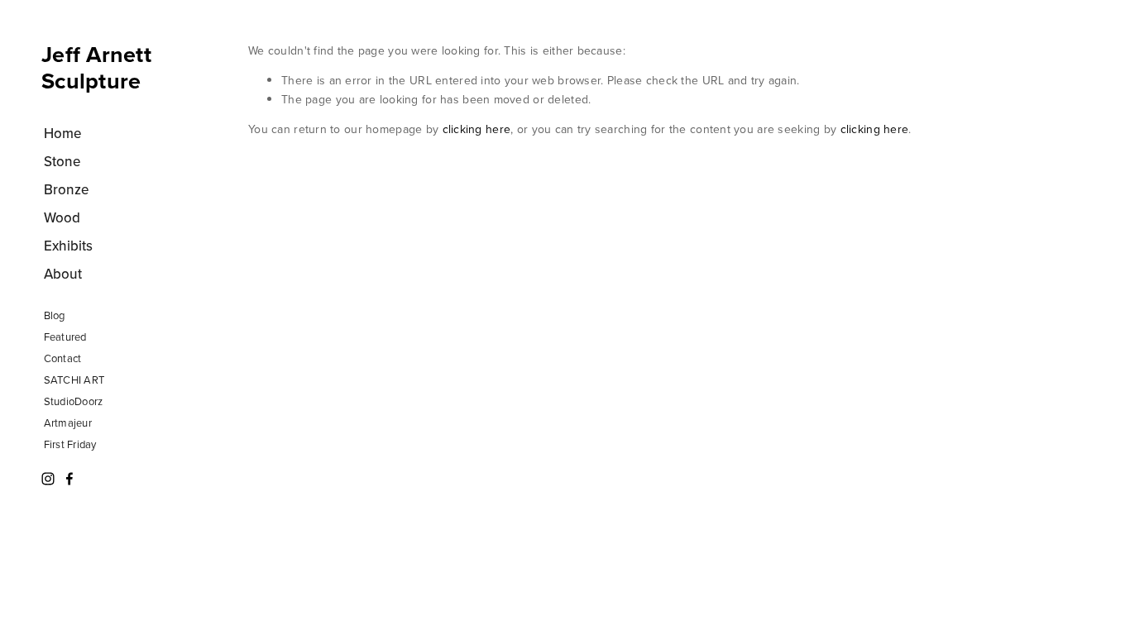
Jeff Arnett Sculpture (96, 67)
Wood (62, 217)
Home (63, 133)
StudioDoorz (73, 401)
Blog (54, 315)
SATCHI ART (74, 379)
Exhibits (68, 245)
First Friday (70, 444)
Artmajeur (68, 422)
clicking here (477, 129)
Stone (62, 161)
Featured (65, 336)
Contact (63, 358)
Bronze (66, 189)
